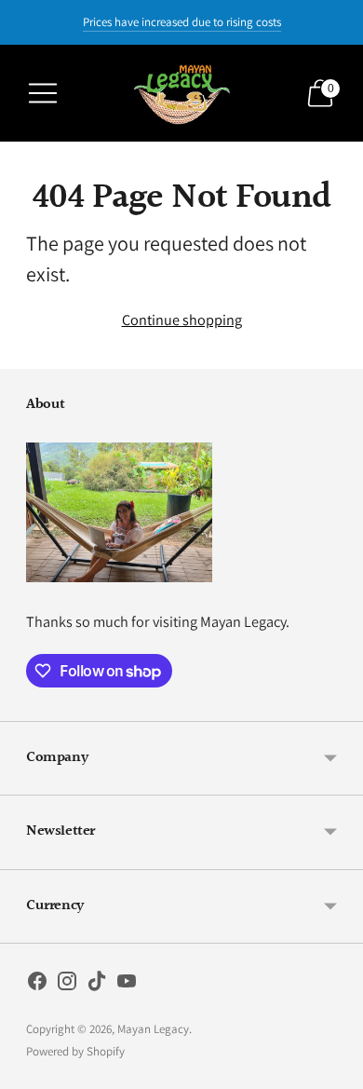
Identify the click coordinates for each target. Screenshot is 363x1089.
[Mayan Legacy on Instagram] (67, 985)
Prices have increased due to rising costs (182, 22)
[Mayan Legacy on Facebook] (37, 985)
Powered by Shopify (75, 1051)
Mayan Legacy (153, 1029)
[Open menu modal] (43, 93)
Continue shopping (182, 319)
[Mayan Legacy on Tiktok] (97, 985)
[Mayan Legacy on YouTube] (126, 985)
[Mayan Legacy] (181, 93)
